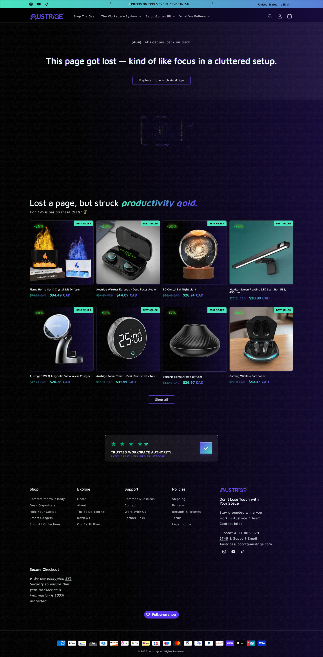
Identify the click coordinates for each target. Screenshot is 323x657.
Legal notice (181, 524)
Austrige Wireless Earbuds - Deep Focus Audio (126, 289)
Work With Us (135, 511)
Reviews (83, 518)
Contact (130, 505)
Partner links (135, 518)
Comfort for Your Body (47, 499)
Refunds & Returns (186, 511)
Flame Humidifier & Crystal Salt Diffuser (55, 289)
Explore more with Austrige (161, 80)
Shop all (161, 399)
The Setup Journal (91, 511)
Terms (177, 518)
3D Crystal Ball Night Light (179, 289)
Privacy (178, 505)
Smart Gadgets (41, 518)
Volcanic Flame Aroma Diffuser (182, 376)
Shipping (178, 499)
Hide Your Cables (43, 511)
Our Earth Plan (88, 524)
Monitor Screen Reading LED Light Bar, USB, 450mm (257, 291)
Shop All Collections (45, 524)
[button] (121, 16)
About (81, 505)
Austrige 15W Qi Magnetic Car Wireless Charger (60, 376)
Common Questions (140, 499)
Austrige (154, 651)
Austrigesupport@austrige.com (246, 544)
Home (81, 499)
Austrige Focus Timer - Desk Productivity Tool (125, 376)
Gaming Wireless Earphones (247, 376)
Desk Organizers (43, 505)
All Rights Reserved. (172, 651)
